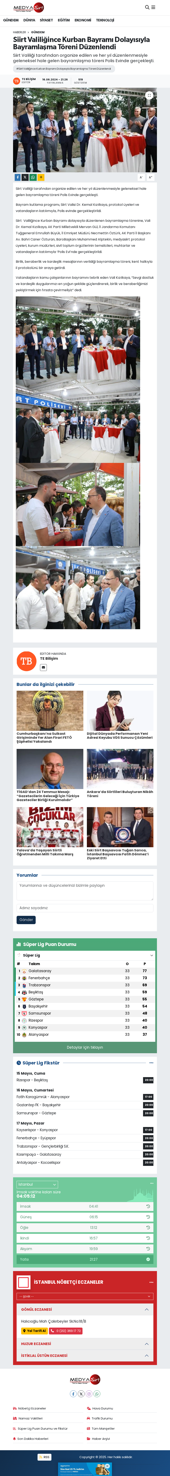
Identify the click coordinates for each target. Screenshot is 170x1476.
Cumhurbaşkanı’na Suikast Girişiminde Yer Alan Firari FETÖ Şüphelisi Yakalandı (44, 737)
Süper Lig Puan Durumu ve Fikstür (43, 1428)
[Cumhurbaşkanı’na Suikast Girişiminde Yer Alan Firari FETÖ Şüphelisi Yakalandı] (50, 710)
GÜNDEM (10, 20)
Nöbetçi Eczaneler (32, 1408)
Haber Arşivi (101, 1439)
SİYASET (46, 20)
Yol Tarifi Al (36, 1331)
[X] (81, 1393)
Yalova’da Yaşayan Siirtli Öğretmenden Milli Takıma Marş (45, 852)
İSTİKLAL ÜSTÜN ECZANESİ (44, 1355)
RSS (46, 1457)
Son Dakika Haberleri (32, 1439)
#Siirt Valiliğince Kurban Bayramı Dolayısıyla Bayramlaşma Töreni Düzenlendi (63, 69)
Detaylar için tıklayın (85, 1047)
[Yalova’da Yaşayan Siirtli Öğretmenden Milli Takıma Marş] (50, 827)
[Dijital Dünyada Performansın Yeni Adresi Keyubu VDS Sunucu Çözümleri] (120, 710)
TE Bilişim (49, 658)
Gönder (26, 919)
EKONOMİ (83, 20)
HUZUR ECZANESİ (36, 1343)
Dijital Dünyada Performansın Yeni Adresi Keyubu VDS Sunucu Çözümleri (120, 735)
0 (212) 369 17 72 (68, 1331)
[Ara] (147, 7)
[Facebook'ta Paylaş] (18, 177)
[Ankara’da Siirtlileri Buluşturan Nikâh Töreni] (120, 768)
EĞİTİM (64, 20)
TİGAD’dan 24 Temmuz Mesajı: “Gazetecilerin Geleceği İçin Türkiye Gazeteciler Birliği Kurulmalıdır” (48, 795)
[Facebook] (73, 1393)
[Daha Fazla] (41, 177)
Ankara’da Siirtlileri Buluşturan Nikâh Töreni (120, 793)
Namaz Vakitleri (30, 1418)
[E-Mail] (43, 667)
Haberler (19, 32)
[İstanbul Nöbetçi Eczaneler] (151, 1282)
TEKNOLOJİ (105, 20)
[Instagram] (89, 1393)
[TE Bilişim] (26, 660)
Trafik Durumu (102, 1418)
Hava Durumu (102, 1408)
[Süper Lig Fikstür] (151, 1062)
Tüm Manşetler (103, 1428)
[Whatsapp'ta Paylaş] (33, 177)
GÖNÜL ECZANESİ (36, 1309)
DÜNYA (29, 20)
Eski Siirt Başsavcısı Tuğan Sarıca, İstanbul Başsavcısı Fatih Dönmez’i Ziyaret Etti (118, 854)
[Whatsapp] (97, 1393)
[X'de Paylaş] (25, 177)
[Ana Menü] (153, 7)
